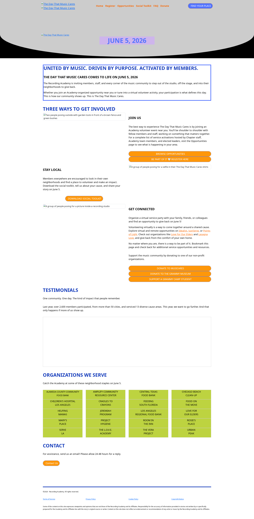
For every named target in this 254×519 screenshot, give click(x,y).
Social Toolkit (143, 5)
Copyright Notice (177, 499)
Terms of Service (49, 499)
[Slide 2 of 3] (170, 363)
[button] (200, 6)
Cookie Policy (133, 499)
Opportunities (125, 5)
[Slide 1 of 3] (165, 363)
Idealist (183, 230)
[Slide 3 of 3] (175, 363)
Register (110, 5)
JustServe (194, 230)
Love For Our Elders (182, 234)
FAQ (155, 5)
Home (99, 5)
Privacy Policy (91, 499)
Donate (164, 5)
